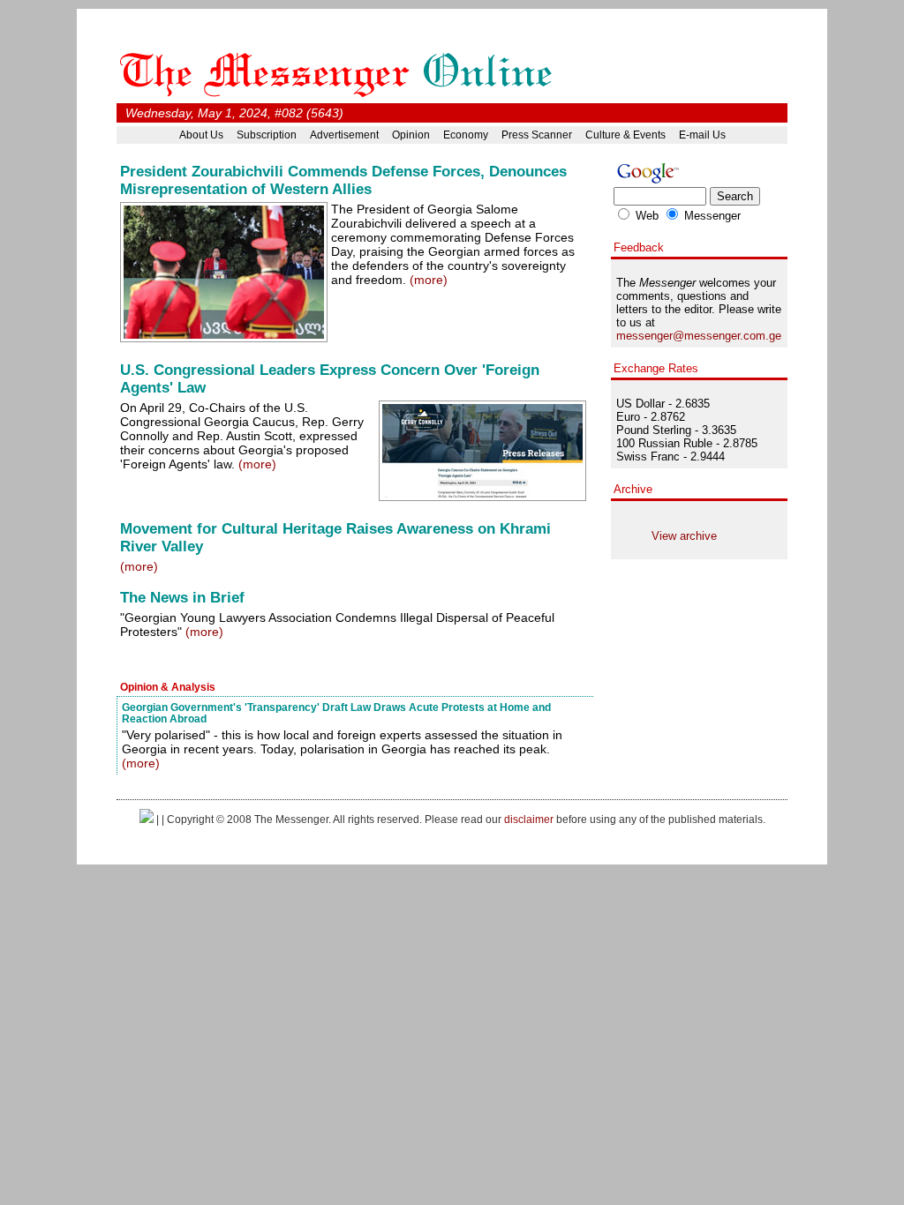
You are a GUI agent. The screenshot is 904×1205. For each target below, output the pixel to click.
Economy (465, 135)
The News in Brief (182, 597)
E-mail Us (702, 135)
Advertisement (344, 135)
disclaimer (529, 819)
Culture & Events (625, 135)
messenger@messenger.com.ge (698, 335)
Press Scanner (536, 135)
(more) (429, 280)
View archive (684, 536)
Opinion (411, 135)
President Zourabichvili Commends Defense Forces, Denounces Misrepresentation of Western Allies (343, 180)
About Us (201, 135)
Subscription (267, 135)
